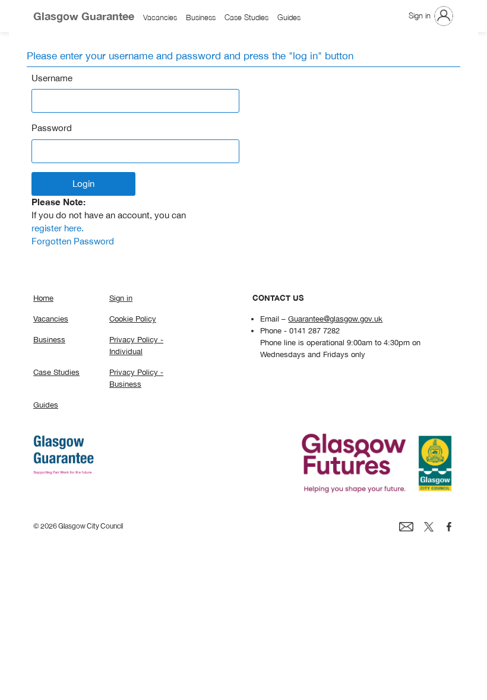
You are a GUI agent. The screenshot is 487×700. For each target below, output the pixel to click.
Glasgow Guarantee (83, 16)
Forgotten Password (72, 241)
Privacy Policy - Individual (136, 345)
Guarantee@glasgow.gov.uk (335, 318)
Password (51, 128)
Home (43, 298)
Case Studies (246, 18)
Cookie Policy (132, 318)
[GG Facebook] (449, 525)
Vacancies (160, 18)
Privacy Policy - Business (136, 378)
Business (201, 18)
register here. (57, 228)
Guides (289, 18)
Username (51, 78)
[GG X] (429, 525)
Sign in (420, 15)
